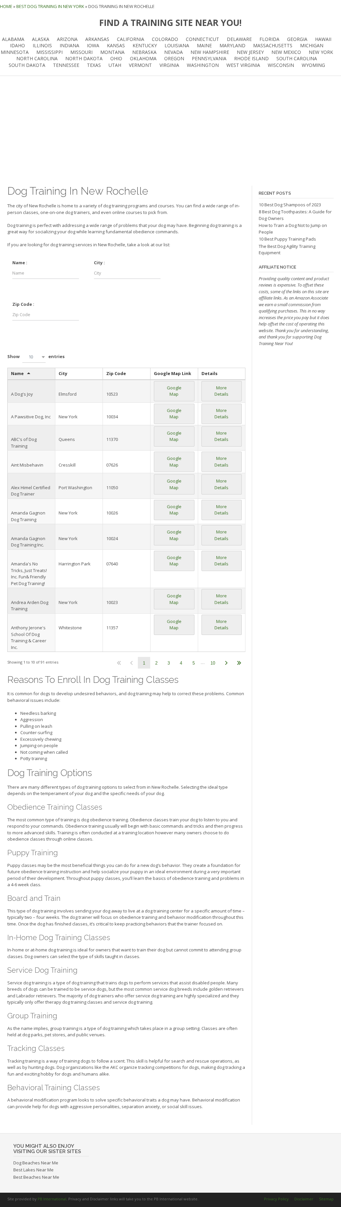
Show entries (36, 356)
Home (6, 6)
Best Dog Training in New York (50, 6)
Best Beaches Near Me (36, 1177)
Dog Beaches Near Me (35, 1163)
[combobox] (34, 357)
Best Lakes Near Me (33, 1170)
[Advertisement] (170, 130)
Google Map (174, 391)
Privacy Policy (276, 1199)
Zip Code (116, 373)
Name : (19, 263)
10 (212, 663)
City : (99, 263)
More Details (221, 391)
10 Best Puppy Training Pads (287, 239)
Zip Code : (23, 304)
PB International (52, 1198)
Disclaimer (303, 1199)
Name (17, 373)
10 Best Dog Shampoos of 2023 (290, 205)
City (63, 373)
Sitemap (326, 1199)
